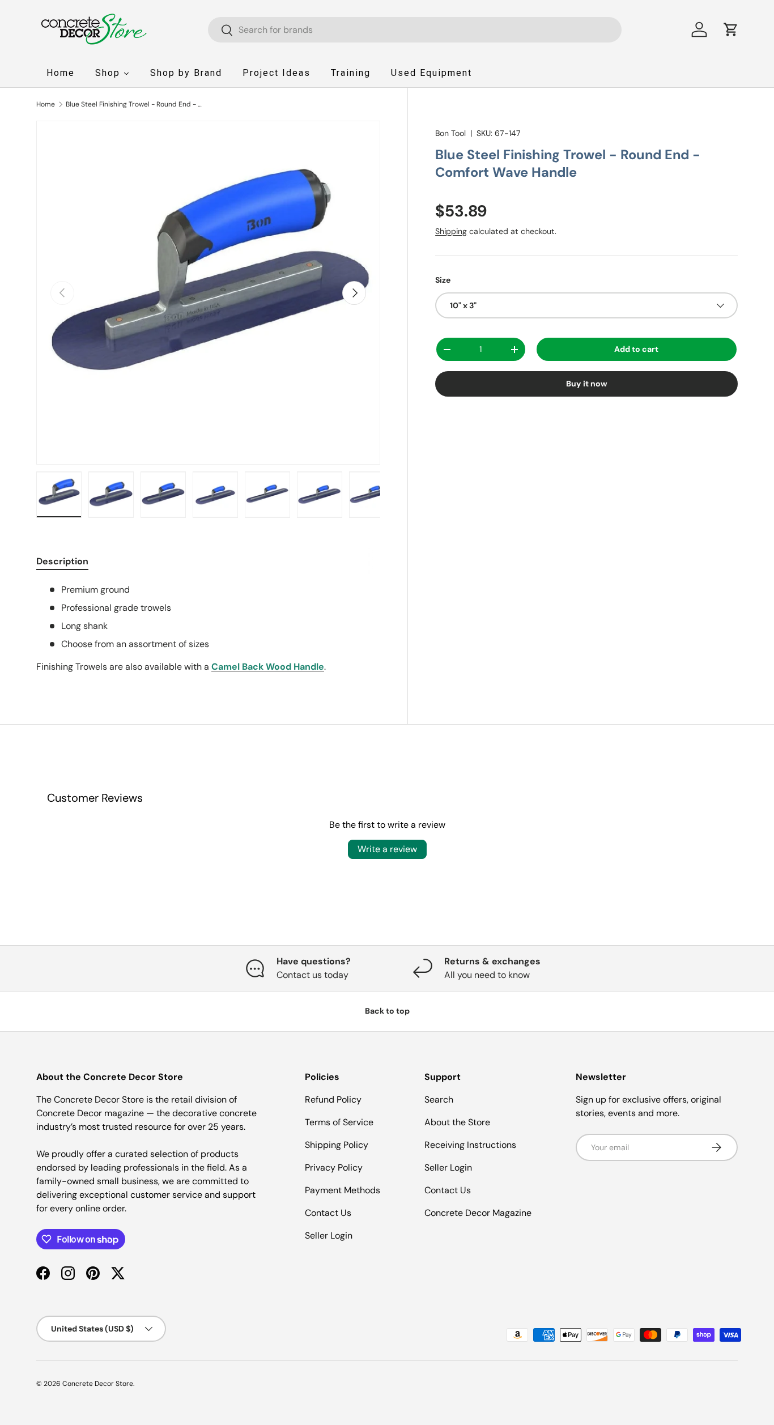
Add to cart (636, 349)
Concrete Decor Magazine (477, 1213)
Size (442, 280)
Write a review (387, 849)
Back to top (387, 1011)
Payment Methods (342, 1190)
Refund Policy (333, 1099)
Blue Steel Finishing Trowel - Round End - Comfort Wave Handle (134, 104)
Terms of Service (339, 1122)
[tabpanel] (208, 628)
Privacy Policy (334, 1167)
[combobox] (415, 29)
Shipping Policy (336, 1145)
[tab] (62, 561)
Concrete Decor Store (97, 1383)
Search (438, 1099)
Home (45, 104)
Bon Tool (450, 133)
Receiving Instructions (470, 1145)
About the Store (457, 1122)
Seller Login (328, 1235)
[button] (730, 29)
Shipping (451, 231)
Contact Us (328, 1213)
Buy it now (586, 383)
